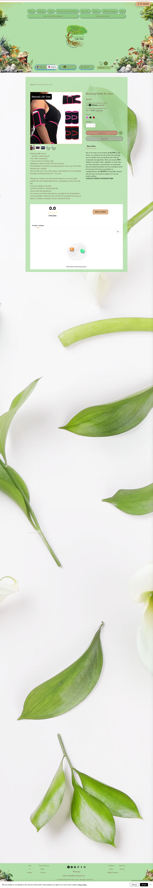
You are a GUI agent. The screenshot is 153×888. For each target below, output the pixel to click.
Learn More (101, 105)
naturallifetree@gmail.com (76, 875)
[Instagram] (84, 867)
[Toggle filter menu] (118, 231)
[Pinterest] (75, 867)
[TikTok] (78, 867)
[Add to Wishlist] (120, 133)
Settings (134, 885)
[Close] (150, 884)
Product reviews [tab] (38, 225)
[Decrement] (87, 125)
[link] (91, 146)
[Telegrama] (68, 867)
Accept (144, 885)
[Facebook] (81, 867)
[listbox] (104, 67)
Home (32, 84)
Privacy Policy (82, 885)
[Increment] (93, 125)
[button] (104, 63)
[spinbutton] (90, 125)
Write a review (100, 212)
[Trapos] (71, 867)
